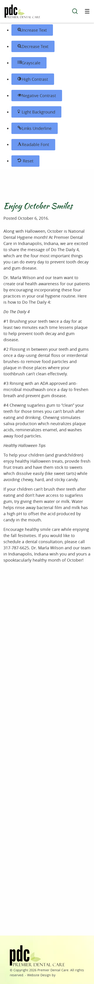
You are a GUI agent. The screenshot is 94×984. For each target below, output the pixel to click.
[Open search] (75, 12)
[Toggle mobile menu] (87, 11)
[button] (32, 30)
